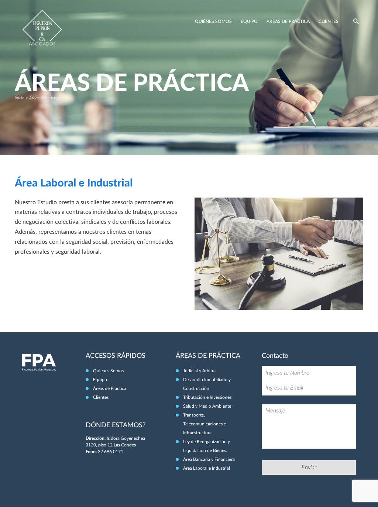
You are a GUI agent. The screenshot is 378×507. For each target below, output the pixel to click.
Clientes (329, 21)
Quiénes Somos (213, 21)
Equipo (249, 21)
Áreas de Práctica (288, 21)
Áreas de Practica (109, 388)
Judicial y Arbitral (200, 371)
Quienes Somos (108, 371)
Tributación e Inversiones (207, 397)
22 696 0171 (110, 451)
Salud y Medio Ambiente (207, 406)
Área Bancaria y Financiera (209, 459)
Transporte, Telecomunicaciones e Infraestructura (204, 424)
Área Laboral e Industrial (206, 468)
